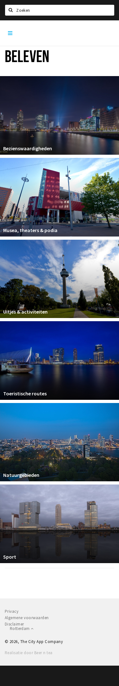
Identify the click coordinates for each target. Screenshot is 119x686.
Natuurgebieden (21, 475)
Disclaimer (14, 624)
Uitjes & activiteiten (25, 311)
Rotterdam (20, 628)
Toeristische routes (25, 393)
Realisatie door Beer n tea (28, 652)
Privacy (11, 611)
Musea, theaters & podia (30, 230)
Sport (9, 557)
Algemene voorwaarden (27, 617)
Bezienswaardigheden (27, 148)
